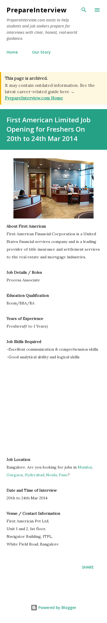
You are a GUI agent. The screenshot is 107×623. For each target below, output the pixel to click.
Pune (63, 474)
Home (12, 52)
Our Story (41, 52)
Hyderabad (34, 474)
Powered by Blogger (56, 607)
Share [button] (88, 567)
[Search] (84, 10)
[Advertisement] (53, 407)
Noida (51, 474)
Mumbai (85, 467)
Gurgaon (15, 474)
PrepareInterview (37, 9)
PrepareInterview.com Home (34, 98)
